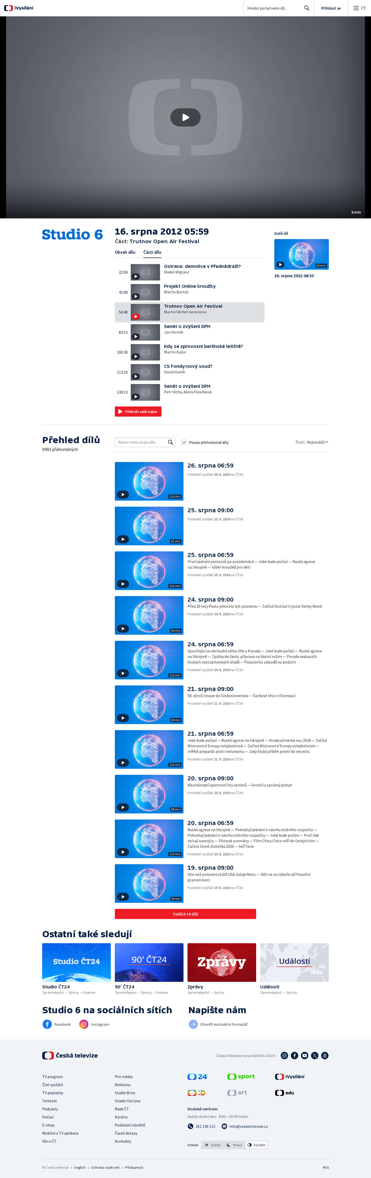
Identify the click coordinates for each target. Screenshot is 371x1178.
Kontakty (123, 1141)
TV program (52, 1076)
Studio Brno (125, 1092)
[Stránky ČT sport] (241, 1078)
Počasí (48, 1116)
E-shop (48, 1125)
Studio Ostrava (127, 1100)
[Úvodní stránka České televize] (70, 1056)
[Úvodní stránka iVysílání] (23, 8)
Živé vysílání (52, 1084)
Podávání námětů (130, 1125)
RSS (326, 1167)
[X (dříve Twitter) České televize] (315, 1056)
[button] (185, 117)
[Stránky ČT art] (237, 1094)
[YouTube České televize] (305, 1056)
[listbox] (234, 1145)
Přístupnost (134, 1167)
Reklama (122, 1084)
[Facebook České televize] (294, 1056)
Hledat (307, 8)
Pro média (123, 1076)
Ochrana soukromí (105, 1167)
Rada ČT (122, 1108)
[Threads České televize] (325, 1056)
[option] (212, 1144)
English (79, 1167)
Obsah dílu (125, 252)
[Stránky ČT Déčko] (196, 1094)
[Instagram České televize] (284, 1056)
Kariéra (121, 1116)
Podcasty (50, 1108)
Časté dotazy (126, 1133)
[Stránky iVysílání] (290, 1078)
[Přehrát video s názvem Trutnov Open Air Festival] (185, 117)
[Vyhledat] (170, 442)
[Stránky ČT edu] (284, 1094)
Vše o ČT (49, 1141)
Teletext (49, 1100)
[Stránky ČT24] (197, 1078)
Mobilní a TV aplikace (60, 1133)
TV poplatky (52, 1092)
